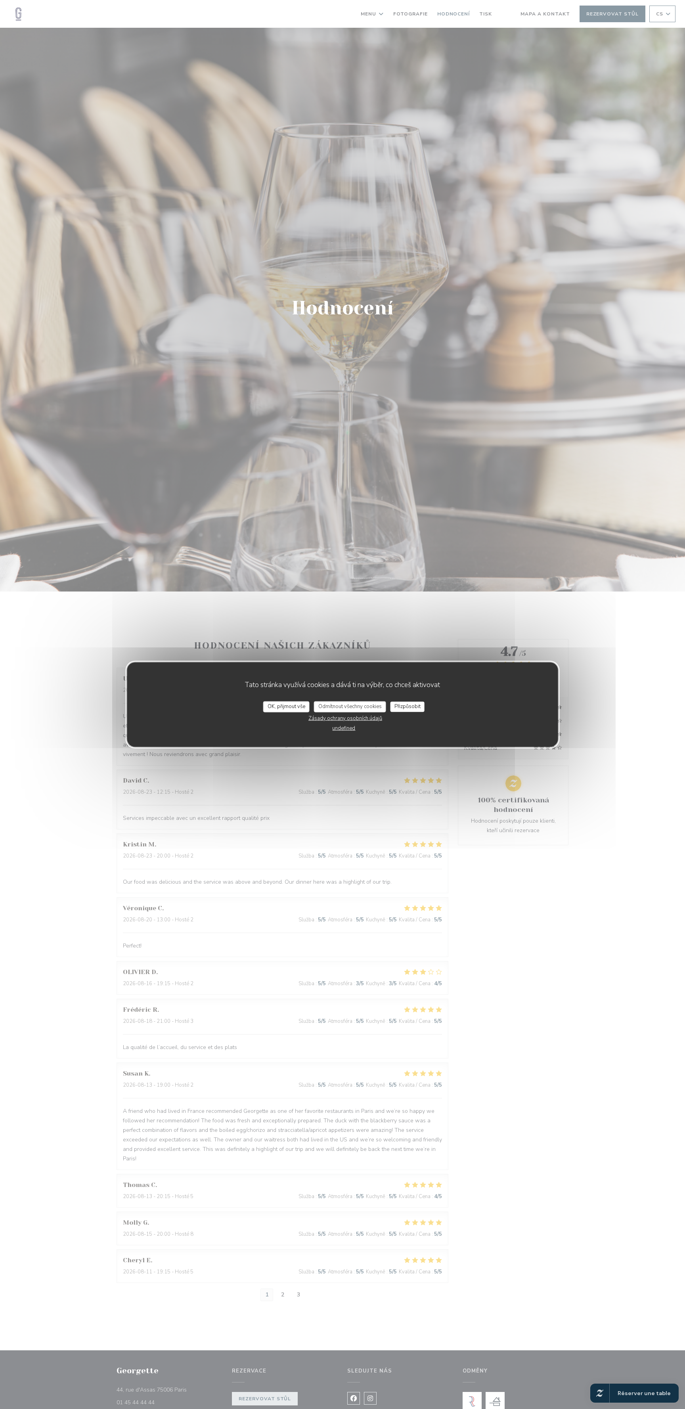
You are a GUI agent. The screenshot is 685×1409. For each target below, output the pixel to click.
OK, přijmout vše (286, 706)
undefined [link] (343, 727)
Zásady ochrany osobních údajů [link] (345, 718)
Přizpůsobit (407, 706)
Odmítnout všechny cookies (350, 706)
